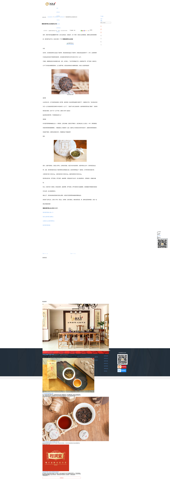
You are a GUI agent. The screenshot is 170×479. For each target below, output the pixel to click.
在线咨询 (159, 236)
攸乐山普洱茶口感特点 (48, 216)
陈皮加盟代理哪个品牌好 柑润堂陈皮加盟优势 (50, 471)
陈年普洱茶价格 (46, 225)
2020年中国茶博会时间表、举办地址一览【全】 (51, 441)
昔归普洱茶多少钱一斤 (48, 212)
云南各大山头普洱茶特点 (48, 221)
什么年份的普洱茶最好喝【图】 (48, 393)
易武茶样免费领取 (70, 44)
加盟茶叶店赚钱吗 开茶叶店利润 (48, 354)
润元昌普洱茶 (50, 16)
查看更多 (62, 477)
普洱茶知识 (56, 16)
